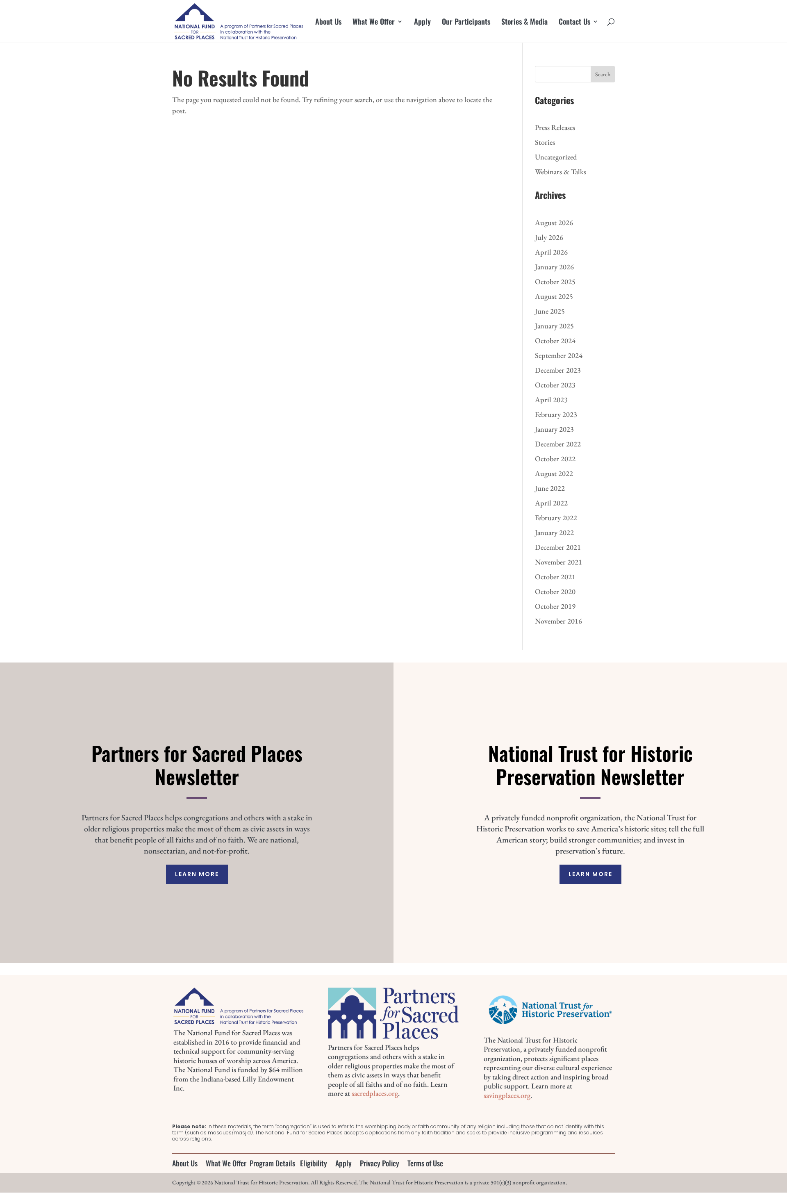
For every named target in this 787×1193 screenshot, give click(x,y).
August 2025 (554, 296)
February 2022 (556, 517)
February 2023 (556, 414)
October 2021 (555, 576)
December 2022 (558, 444)
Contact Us (574, 22)
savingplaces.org (507, 1095)
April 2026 (551, 252)
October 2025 (555, 281)
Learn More (197, 874)
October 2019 (555, 606)
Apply (422, 22)
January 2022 (554, 532)
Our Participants (466, 22)
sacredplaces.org (375, 1093)
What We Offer (374, 22)
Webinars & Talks (560, 171)
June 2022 (550, 488)
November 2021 (558, 562)
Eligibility (313, 1163)
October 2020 (555, 591)
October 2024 (555, 340)
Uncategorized (556, 157)
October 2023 (555, 384)
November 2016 (558, 621)
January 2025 (554, 325)
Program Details (272, 1163)
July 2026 (549, 237)
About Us (328, 22)
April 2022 (551, 503)
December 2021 (558, 547)
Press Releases (555, 127)
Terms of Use (425, 1163)
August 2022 (554, 473)
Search (602, 74)
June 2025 (550, 311)
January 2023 (554, 429)
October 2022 (555, 458)
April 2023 (551, 399)
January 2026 (554, 266)
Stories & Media (524, 22)
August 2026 (554, 222)
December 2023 (558, 370)
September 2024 (558, 355)
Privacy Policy (379, 1163)
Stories (545, 142)
